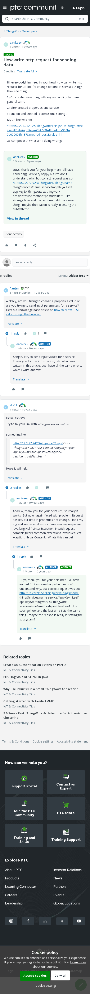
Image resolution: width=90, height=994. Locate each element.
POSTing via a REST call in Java (25, 677)
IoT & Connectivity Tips (19, 670)
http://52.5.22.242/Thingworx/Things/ (38, 443)
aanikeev (16, 42)
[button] (4, 9)
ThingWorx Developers (21, 31)
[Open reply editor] (45, 262)
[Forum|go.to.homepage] (30, 8)
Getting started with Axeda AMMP (28, 701)
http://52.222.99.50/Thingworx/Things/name (42, 183)
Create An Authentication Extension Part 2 (34, 665)
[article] (45, 311)
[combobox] (45, 19)
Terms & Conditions (15, 741)
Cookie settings (43, 741)
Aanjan (14, 288)
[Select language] (62, 8)
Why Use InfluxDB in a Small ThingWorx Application (40, 689)
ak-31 (13, 405)
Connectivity (13, 234)
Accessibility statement (72, 741)
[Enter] (7, 19)
